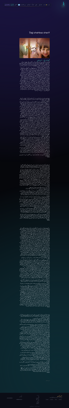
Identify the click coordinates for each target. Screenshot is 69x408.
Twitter (56, 399)
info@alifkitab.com (19, 399)
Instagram (51, 399)
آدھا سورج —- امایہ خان (43, 60)
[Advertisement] (34, 20)
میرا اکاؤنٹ (37, 403)
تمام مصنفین (37, 399)
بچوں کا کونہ (37, 402)
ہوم (38, 396)
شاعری (38, 400)
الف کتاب (63, 5)
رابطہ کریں (21, 396)
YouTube (47, 399)
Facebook (60, 399)
